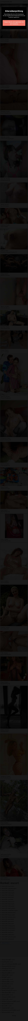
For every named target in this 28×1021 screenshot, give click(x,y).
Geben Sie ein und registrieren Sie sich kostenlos (14, 23)
